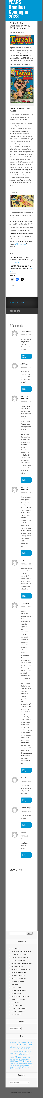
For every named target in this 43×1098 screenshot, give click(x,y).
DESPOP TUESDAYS (18, 975)
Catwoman (13, 1049)
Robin (11, 1063)
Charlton (18, 1049)
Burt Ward (18, 1047)
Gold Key (28, 1053)
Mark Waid (12, 1057)
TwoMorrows (24, 1067)
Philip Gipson (26, 331)
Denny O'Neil (17, 1051)
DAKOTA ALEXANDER (19, 972)
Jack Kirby (24, 1055)
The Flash (30, 1065)
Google (11, 311)
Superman (24, 1065)
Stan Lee (30, 1063)
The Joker (12, 1067)
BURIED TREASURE (18, 960)
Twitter (18, 311)
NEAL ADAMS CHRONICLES (21, 996)
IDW (19, 1055)
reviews (28, 1061)
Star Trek (12, 1065)
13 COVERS (15, 949)
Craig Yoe (23, 1049)
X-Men (20, 1069)
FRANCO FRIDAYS (18, 981)
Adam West (13, 1042)
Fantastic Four (13, 1053)
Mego (24, 1057)
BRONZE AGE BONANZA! (20, 958)
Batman (21, 1044)
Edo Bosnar (25, 603)
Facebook (14, 311)
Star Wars (17, 1065)
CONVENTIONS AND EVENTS (21, 969)
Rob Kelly (16, 1063)
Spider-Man (22, 1063)
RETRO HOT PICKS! (18, 1011)
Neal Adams (24, 1059)
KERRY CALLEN (17, 987)
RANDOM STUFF (17, 1005)
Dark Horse (29, 1049)
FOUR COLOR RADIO (19, 978)
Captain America (26, 1047)
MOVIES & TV (16, 993)
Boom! (14, 1047)
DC (11, 1051)
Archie (26, 1042)
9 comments (23, 28)
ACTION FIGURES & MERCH (21, 952)
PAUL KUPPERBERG (18, 999)
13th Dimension (20, 244)
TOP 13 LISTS (16, 1014)
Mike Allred (16, 1059)
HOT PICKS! (16, 984)
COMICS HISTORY (18, 966)
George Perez (21, 1053)
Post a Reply (24, 356)
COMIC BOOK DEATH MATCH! (22, 963)
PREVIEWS (15, 1002)
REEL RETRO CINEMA (19, 1008)
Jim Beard (30, 1055)
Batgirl (14, 1045)
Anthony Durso (20, 1042)
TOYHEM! (17, 1067)
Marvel (18, 1057)
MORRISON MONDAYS (19, 990)
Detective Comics (26, 1051)
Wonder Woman (14, 1069)
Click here (17, 262)
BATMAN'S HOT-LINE (19, 955)
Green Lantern (13, 1055)
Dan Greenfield (17, 24)
